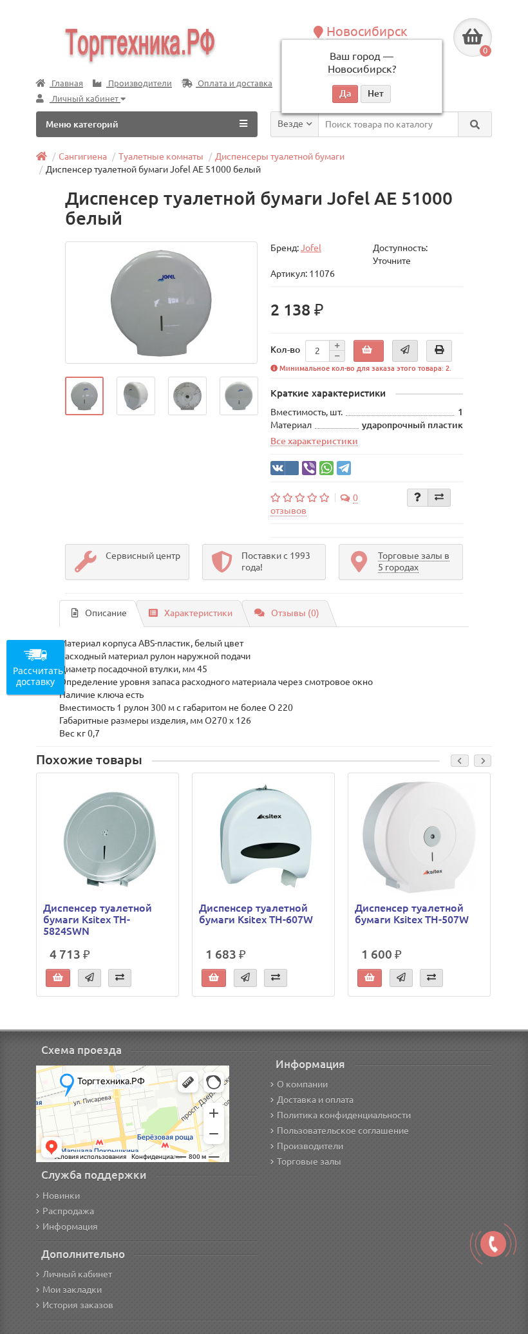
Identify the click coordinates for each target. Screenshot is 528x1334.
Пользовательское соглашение (343, 1130)
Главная (66, 83)
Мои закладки (72, 1289)
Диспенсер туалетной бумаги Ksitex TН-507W (412, 913)
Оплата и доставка (234, 83)
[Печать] (439, 351)
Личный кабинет (77, 1274)
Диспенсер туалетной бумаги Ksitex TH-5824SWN (97, 919)
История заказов (77, 1305)
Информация (70, 1226)
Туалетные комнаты (160, 156)
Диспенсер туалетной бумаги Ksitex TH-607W (256, 913)
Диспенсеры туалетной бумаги (279, 156)
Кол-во (285, 349)
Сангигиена (83, 156)
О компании (302, 1084)
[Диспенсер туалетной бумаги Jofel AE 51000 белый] (161, 302)
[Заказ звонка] (493, 1244)
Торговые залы (309, 1161)
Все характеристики (314, 441)
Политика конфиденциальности (344, 1115)
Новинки (61, 1195)
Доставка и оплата (315, 1099)
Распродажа (68, 1211)
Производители (139, 83)
